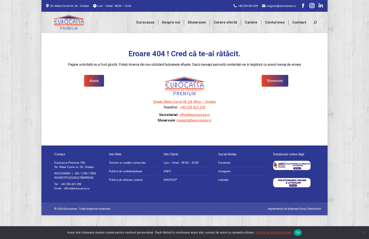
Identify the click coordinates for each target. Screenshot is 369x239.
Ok (298, 232)
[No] (364, 232)
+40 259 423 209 (248, 5)
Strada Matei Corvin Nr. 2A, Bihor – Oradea (184, 102)
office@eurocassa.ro (194, 115)
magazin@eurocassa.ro (281, 5)
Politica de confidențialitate (274, 232)
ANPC (167, 171)
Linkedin (223, 179)
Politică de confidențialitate (125, 171)
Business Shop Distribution (304, 208)
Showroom (275, 81)
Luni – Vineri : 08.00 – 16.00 (181, 162)
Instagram (224, 171)
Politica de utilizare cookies (126, 179)
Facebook (224, 162)
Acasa (94, 81)
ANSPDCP (170, 179)
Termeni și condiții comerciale (127, 162)
